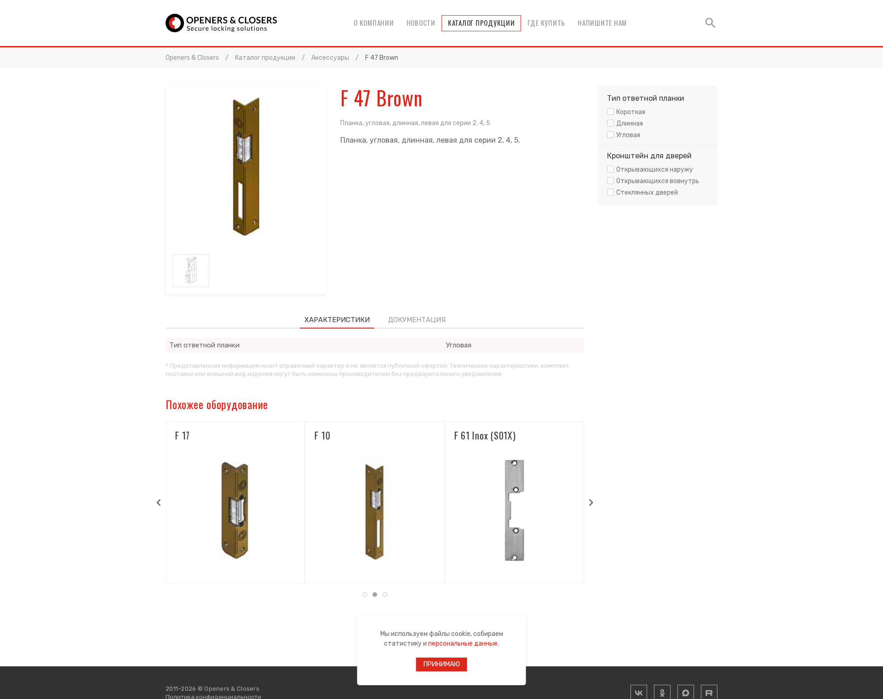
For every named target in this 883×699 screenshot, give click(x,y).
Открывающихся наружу (654, 169)
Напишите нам (602, 22)
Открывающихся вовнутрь (657, 181)
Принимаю (442, 664)
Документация (417, 320)
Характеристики (337, 320)
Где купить (547, 22)
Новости (421, 22)
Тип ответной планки (645, 98)
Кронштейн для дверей (649, 155)
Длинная (629, 123)
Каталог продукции (481, 22)
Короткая (630, 112)
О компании (374, 22)
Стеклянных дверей (647, 192)
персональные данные (463, 643)
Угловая (628, 135)
